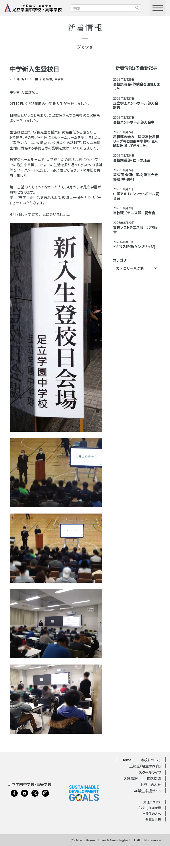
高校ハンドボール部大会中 (134, 122)
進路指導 (154, 778)
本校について (151, 759)
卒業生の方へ (152, 813)
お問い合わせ (150, 784)
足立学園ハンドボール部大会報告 (135, 105)
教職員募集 (153, 819)
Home (126, 759)
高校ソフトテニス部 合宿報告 (135, 229)
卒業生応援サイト (147, 790)
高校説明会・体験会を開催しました (136, 86)
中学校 (59, 79)
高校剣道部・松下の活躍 (131, 160)
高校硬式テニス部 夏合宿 (134, 212)
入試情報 (131, 778)
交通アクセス (152, 802)
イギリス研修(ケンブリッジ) (134, 246)
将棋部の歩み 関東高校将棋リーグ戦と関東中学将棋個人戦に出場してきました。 (136, 141)
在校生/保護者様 (149, 808)
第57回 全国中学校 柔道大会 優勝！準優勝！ (135, 177)
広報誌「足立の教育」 (145, 766)
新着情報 (46, 79)
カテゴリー (121, 260)
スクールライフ (150, 772)
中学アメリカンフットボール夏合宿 (136, 196)
